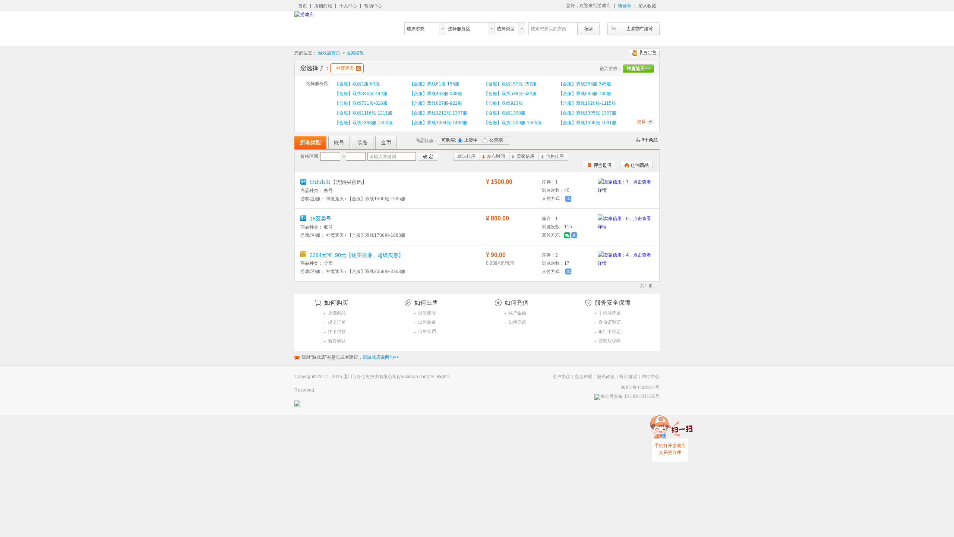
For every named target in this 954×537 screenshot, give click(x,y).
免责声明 (584, 376)
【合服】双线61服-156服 (434, 84)
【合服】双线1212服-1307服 (438, 113)
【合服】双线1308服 (504, 113)
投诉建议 (628, 376)
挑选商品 (337, 312)
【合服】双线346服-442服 (361, 93)
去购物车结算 (633, 28)
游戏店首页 (329, 53)
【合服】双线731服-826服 (361, 103)
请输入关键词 (382, 156)
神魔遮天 (345, 68)
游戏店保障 (609, 340)
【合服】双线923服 (503, 103)
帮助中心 (373, 6)
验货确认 (337, 340)
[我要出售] (645, 52)
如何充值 (517, 322)
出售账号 (427, 312)
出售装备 (427, 322)
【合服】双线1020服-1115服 (587, 103)
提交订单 (337, 322)
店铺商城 (323, 6)
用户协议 (561, 376)
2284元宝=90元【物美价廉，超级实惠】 (356, 255)
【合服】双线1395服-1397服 (587, 113)
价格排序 (555, 156)
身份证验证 (609, 322)
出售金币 (427, 331)
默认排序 (467, 156)
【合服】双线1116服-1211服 (363, 113)
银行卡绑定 (609, 331)
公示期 (496, 140)
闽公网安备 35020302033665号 (630, 396)
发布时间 (496, 156)
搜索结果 (355, 53)
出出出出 (337, 182)
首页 (302, 6)
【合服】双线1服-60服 (357, 84)
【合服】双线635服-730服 (584, 93)
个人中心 (348, 6)
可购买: (449, 140)
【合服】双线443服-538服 (435, 93)
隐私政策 (606, 376)
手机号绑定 (609, 312)
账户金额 (517, 312)
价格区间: (309, 156)
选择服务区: (317, 83)
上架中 (471, 140)
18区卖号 (319, 219)
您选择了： (315, 68)
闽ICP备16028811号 (640, 387)
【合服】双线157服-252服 (510, 84)
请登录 (624, 6)
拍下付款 (337, 331)
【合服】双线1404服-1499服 (438, 122)
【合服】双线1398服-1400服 (364, 122)
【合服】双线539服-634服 (510, 93)
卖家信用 (525, 156)
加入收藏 (647, 6)
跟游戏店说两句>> (381, 357)
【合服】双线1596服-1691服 (587, 122)
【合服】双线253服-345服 (584, 84)
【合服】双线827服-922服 (435, 103)
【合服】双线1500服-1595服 (513, 122)
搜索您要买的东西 (548, 28)
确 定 (428, 156)
